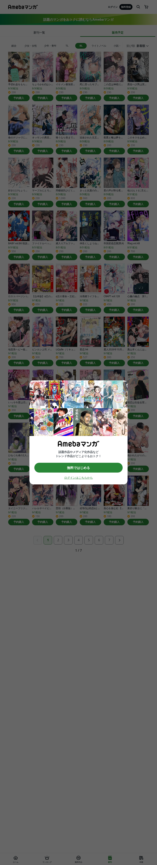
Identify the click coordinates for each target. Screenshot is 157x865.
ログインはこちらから (78, 478)
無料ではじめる (78, 467)
